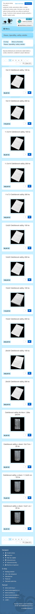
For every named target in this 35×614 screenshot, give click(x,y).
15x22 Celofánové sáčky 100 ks (17, 288)
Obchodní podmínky (10, 581)
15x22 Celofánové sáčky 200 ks (17, 319)
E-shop (6, 42)
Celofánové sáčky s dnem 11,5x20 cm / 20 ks (17, 476)
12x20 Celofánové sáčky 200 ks (17, 257)
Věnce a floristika (17, 42)
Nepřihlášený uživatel (25, 25)
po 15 (28, 63)
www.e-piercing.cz (10, 588)
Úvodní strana (11, 553)
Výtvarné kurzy (11, 560)
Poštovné (7, 579)
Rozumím (28, 3)
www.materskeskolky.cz (12, 597)
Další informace (19, 3)
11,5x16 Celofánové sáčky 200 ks (17, 163)
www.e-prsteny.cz (10, 592)
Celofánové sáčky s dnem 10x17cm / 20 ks (17, 445)
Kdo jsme (9, 555)
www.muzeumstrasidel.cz (12, 595)
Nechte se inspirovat (12, 565)
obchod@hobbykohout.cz (26, 605)
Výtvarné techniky (12, 562)
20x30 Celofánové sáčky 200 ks (17, 381)
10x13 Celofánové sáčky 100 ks (17, 70)
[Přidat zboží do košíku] (29, 92)
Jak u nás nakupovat (11, 574)
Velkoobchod (8, 576)
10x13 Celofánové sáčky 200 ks (17, 101)
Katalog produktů (9, 571)
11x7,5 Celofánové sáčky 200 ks (17, 194)
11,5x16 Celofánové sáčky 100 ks (17, 132)
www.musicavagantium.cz (12, 590)
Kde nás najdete (11, 558)
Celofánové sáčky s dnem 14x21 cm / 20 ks (17, 507)
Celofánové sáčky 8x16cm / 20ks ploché (17, 413)
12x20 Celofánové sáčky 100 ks (17, 225)
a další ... (7, 600)
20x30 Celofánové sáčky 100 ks (17, 351)
